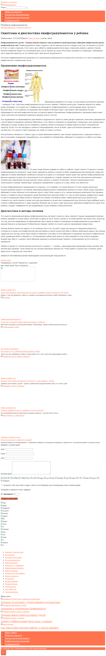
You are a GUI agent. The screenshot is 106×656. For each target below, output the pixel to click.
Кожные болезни (11, 571)
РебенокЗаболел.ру (8, 27)
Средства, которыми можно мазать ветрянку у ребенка (23, 322)
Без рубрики (10, 555)
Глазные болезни (11, 563)
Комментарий (6, 474)
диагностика (6, 260)
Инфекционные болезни (17, 17)
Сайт (2, 458)
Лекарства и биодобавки (17, 14)
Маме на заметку (13, 12)
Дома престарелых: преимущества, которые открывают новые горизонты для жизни (34, 292)
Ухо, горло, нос (10, 589)
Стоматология (12, 20)
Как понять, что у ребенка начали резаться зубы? (20, 351)
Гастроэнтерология (12, 560)
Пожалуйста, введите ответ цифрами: (16, 489)
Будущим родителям (13, 557)
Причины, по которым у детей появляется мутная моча (30, 602)
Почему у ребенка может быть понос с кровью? (26, 621)
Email (3, 454)
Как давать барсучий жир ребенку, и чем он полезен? (30, 627)
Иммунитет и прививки (14, 565)
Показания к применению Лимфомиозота (23, 608)
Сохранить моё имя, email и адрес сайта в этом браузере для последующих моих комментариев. (42, 485)
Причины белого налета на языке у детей (23, 615)
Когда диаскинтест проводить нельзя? (16, 440)
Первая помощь (11, 584)
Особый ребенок (11, 581)
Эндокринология (11, 592)
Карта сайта (11, 632)
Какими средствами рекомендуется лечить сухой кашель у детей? (27, 381)
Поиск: (4, 7)
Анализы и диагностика (14, 552)
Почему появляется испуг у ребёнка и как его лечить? (22, 410)
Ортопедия (9, 579)
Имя (3, 449)
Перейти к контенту (9, 2)
